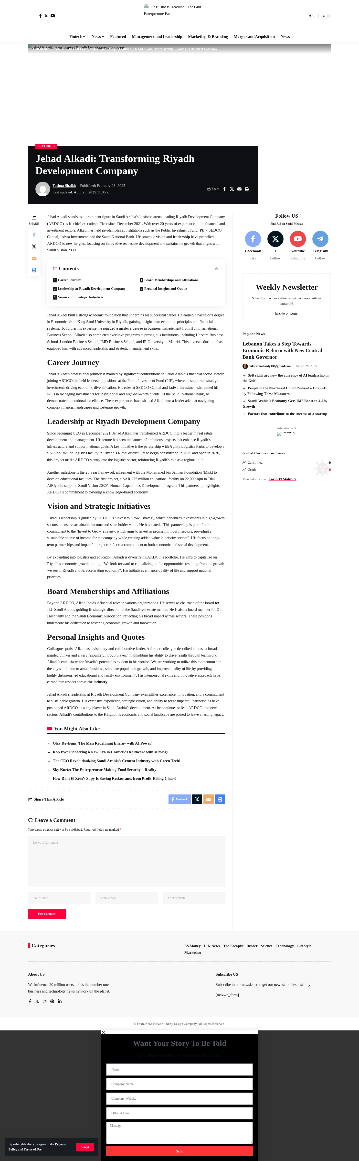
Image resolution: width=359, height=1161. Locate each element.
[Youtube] (297, 246)
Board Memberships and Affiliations (171, 280)
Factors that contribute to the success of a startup (287, 414)
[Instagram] (44, 1001)
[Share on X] (231, 189)
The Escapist (233, 946)
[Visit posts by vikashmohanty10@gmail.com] (245, 366)
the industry (97, 682)
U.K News (212, 946)
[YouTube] (52, 16)
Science (267, 946)
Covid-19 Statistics (282, 479)
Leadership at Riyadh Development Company (92, 288)
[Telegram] (320, 246)
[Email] (239, 189)
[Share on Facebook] (224, 189)
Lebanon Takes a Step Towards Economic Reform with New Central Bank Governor (282, 350)
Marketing (192, 952)
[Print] (246, 189)
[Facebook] (40, 16)
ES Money (192, 946)
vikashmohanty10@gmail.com (270, 366)
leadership (181, 237)
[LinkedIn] (59, 1001)
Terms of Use (33, 1149)
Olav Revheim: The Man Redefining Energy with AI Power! (102, 743)
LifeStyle (304, 946)
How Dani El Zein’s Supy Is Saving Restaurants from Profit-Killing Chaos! (114, 778)
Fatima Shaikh (64, 186)
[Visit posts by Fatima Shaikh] (42, 189)
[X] (46, 16)
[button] (85, 1147)
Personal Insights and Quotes (165, 288)
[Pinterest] (52, 1001)
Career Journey (69, 280)
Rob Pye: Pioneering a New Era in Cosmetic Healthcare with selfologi (110, 752)
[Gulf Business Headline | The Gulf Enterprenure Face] (179, 16)
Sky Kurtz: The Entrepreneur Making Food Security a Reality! (105, 770)
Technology (285, 946)
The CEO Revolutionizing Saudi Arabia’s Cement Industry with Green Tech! (116, 761)
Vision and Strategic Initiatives (80, 297)
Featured (46, 146)
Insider (252, 946)
